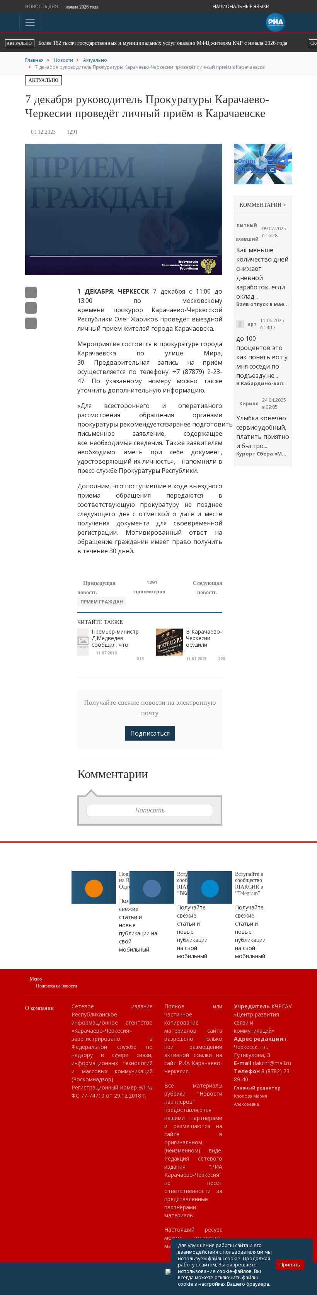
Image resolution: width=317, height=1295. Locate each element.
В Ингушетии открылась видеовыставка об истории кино (103, 43)
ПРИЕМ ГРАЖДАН (101, 601)
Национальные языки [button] (242, 6)
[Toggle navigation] (30, 22)
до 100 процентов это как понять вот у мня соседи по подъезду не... (262, 357)
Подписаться (150, 733)
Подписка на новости (56, 986)
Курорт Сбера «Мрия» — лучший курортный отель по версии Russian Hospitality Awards (263, 453)
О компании (39, 1008)
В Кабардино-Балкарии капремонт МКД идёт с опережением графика (263, 383)
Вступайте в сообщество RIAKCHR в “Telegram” (249, 883)
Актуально (43, 80)
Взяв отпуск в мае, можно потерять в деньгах (263, 304)
